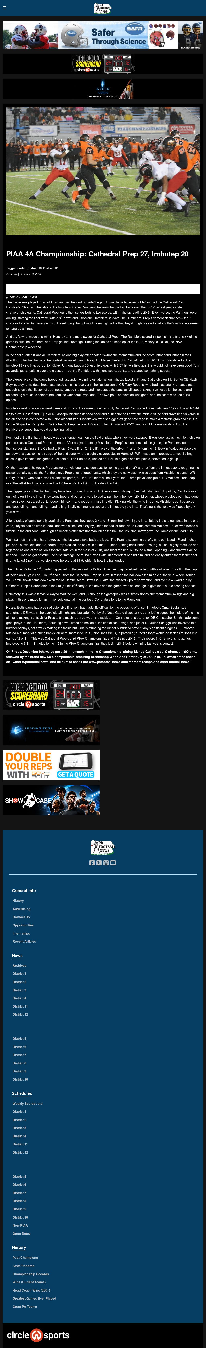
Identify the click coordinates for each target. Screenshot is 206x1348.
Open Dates (22, 1233)
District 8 (19, 1063)
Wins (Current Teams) (29, 1282)
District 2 (19, 981)
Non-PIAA (20, 1225)
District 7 (19, 1054)
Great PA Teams (25, 1306)
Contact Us (21, 917)
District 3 (19, 990)
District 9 (19, 1071)
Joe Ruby (11, 274)
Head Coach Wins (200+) (31, 1290)
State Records (23, 1265)
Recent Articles (24, 941)
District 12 (50, 268)
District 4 (19, 998)
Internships (21, 933)
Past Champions (25, 1257)
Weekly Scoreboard (28, 1103)
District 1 (19, 973)
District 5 (19, 1038)
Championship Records (31, 1274)
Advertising (21, 909)
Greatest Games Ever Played (34, 1298)
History (18, 900)
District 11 (20, 1006)
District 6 (19, 1046)
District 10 (34, 268)
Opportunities (23, 925)
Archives (19, 965)
